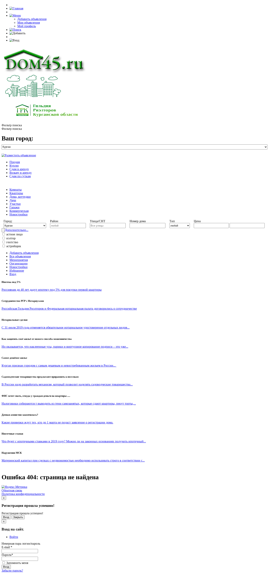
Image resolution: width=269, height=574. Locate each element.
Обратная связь (12, 490)
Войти (13, 537)
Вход (12, 274)
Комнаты (15, 189)
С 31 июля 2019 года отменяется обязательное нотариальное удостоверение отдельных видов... (66, 327)
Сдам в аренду (19, 169)
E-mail (7, 547)
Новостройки (18, 214)
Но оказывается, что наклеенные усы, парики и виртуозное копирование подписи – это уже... (65, 346)
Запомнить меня (17, 563)
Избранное (16, 270)
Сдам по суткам (20, 176)
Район (54, 221)
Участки (15, 203)
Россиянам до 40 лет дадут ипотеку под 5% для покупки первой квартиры (52, 289)
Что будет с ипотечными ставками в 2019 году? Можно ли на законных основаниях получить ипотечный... (74, 441)
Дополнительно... (16, 230)
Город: (8, 221)
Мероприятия (18, 260)
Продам (14, 162)
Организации (18, 263)
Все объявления (20, 256)
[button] (15, 15)
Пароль (7, 554)
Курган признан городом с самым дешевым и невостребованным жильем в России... (59, 365)
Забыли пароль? (12, 570)
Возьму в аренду (20, 172)
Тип (172, 221)
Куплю (14, 165)
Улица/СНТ (97, 221)
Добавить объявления (31, 19)
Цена (197, 221)
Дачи (12, 200)
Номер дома (138, 221)
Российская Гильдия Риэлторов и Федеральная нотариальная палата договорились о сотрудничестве (69, 308)
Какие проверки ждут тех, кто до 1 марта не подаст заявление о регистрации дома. (57, 422)
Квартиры (16, 193)
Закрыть (18, 517)
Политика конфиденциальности (23, 494)
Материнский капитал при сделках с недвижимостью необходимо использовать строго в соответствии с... (73, 460)
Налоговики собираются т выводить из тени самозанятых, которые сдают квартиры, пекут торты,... (69, 403)
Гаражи (14, 207)
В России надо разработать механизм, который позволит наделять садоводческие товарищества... (67, 384)
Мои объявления (28, 22)
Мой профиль (26, 26)
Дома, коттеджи (20, 196)
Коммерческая (19, 211)
